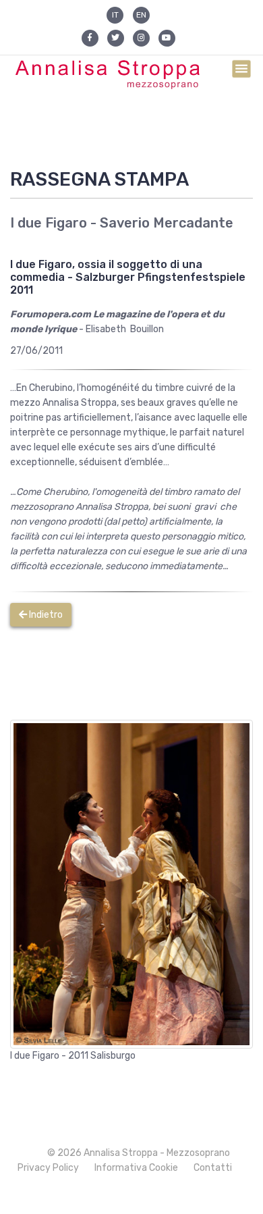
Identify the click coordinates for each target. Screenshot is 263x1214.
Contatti (213, 1167)
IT (115, 15)
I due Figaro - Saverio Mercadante (121, 223)
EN (141, 15)
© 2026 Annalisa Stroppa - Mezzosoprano (138, 1153)
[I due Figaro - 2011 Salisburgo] (131, 883)
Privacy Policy (48, 1167)
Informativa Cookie (136, 1167)
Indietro (45, 615)
